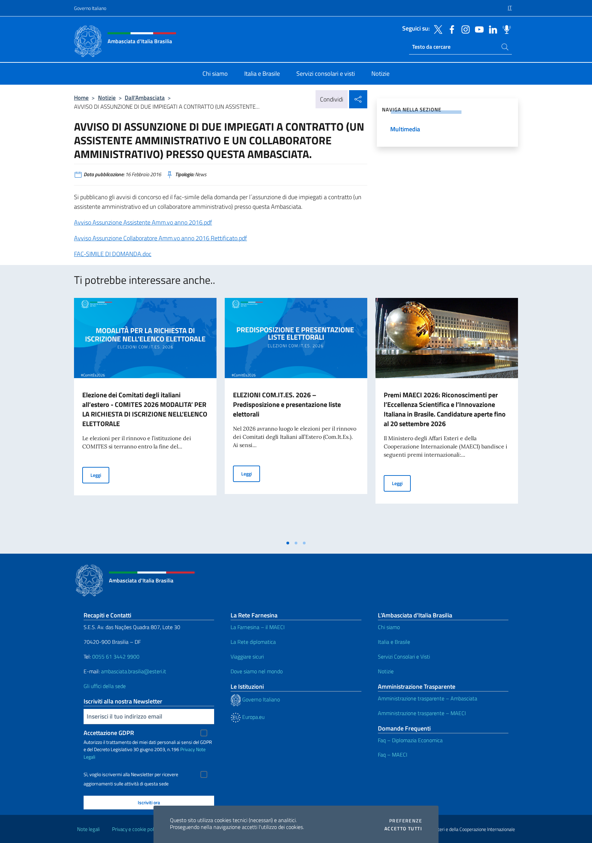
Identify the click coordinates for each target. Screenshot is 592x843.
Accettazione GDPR (109, 732)
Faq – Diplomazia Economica (410, 740)
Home (81, 97)
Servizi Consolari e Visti (404, 656)
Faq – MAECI (392, 754)
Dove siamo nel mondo (257, 671)
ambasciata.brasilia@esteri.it (133, 671)
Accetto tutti (403, 828)
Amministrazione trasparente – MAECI (422, 713)
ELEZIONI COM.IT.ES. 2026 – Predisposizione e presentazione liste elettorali (287, 404)
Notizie (107, 97)
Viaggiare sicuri (247, 656)
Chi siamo (389, 627)
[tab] (287, 543)
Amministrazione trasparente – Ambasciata (427, 698)
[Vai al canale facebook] (450, 29)
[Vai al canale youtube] (477, 29)
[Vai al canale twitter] (436, 29)
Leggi (99, 475)
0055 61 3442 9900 (115, 656)
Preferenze (405, 820)
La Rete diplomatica (253, 642)
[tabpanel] (145, 417)
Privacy (187, 749)
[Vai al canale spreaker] (505, 29)
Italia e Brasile (394, 642)
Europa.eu (252, 717)
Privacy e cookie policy (136, 829)
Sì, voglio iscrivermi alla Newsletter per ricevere (131, 774)
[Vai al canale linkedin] (491, 29)
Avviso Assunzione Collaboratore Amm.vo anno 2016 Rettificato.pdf (160, 238)
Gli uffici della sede (105, 686)
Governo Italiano (90, 8)
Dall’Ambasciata (145, 97)
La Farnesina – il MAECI (258, 627)
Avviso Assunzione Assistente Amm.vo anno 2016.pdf (143, 222)
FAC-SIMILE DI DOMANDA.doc (112, 253)
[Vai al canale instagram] (464, 29)
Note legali (88, 829)
